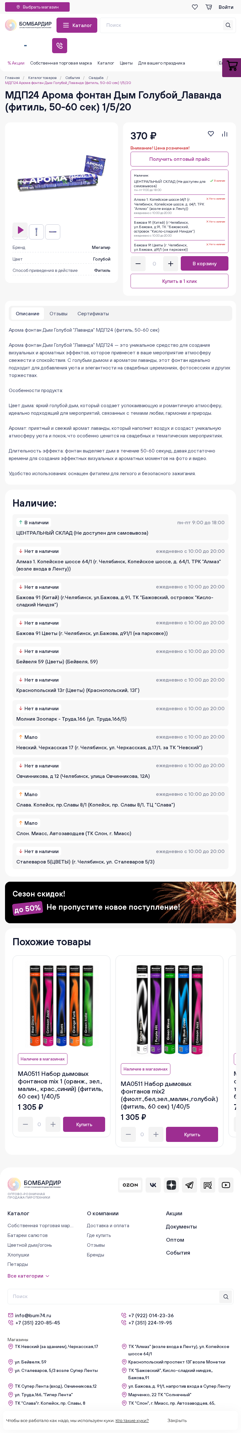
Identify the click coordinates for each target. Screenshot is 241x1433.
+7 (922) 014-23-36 (151, 1315)
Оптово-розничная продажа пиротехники (29, 1195)
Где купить (99, 1235)
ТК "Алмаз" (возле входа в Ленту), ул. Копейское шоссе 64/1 (178, 1350)
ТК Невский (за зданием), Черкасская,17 (56, 1346)
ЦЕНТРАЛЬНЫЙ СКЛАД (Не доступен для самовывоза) (82, 533)
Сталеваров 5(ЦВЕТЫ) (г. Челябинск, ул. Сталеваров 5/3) (85, 861)
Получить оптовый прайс (179, 159)
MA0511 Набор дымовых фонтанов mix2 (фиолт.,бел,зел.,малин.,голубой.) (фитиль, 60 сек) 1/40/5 (169, 1095)
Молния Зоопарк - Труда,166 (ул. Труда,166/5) (71, 719)
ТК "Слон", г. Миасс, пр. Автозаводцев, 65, (171, 1403)
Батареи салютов (28, 1235)
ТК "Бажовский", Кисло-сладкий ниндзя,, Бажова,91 (170, 1374)
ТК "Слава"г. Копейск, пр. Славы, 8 (50, 1403)
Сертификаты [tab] (93, 313)
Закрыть (177, 1420)
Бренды (95, 1254)
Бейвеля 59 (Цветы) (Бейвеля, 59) (57, 661)
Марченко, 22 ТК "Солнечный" (159, 1394)
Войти (226, 7)
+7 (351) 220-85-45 (37, 1322)
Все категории (25, 1275)
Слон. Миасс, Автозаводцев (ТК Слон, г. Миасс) (73, 833)
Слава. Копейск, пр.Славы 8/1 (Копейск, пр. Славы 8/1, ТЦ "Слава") (95, 804)
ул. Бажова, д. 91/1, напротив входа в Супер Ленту (179, 1386)
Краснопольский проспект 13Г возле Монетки (176, 1361)
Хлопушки (18, 1254)
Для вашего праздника (161, 62)
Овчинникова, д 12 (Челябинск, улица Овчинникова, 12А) (83, 776)
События (178, 1252)
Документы (181, 1226)
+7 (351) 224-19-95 (150, 1322)
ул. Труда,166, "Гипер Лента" (44, 1394)
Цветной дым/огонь (30, 1245)
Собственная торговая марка (61, 62)
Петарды (18, 1264)
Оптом (175, 1239)
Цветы (126, 62)
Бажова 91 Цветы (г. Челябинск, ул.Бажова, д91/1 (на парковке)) (92, 633)
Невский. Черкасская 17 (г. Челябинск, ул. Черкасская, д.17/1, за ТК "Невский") (109, 747)
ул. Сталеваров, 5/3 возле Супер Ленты (56, 1370)
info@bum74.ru (33, 1315)
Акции (174, 1213)
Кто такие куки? (132, 1420)
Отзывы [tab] (58, 313)
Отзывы (96, 1245)
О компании (103, 1213)
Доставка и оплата (108, 1225)
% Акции (16, 62)
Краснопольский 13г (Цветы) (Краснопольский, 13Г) (78, 690)
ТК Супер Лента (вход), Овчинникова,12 (56, 1386)
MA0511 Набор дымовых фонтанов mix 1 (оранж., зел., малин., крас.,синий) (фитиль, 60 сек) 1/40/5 (60, 1085)
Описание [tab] (28, 313)
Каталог (82, 25)
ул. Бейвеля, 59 (30, 1361)
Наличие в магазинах (43, 1058)
